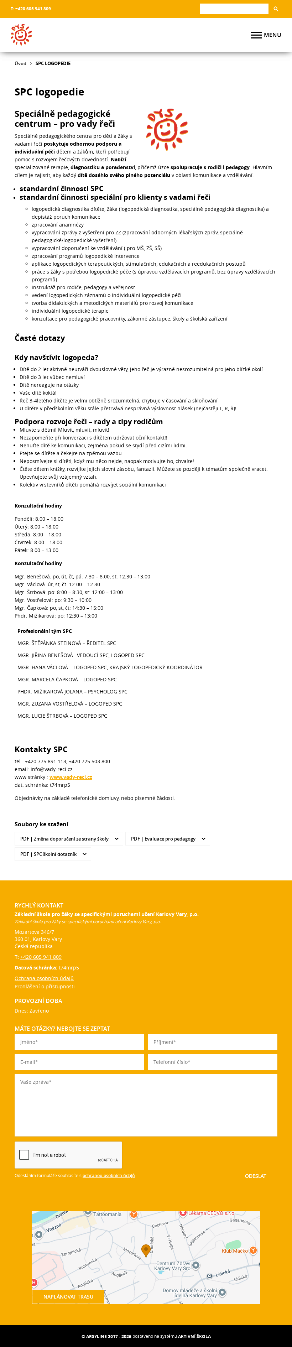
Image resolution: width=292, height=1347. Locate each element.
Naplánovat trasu (68, 1296)
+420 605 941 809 (33, 9)
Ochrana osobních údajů (44, 978)
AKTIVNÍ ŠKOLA (194, 1336)
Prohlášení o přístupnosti (45, 986)
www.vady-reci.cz (70, 777)
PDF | (64, 839)
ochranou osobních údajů (109, 1175)
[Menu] (256, 35)
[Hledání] (234, 8)
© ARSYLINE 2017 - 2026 (106, 1336)
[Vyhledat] (276, 9)
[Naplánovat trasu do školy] (146, 1257)
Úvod (20, 63)
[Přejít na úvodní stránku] (53, 35)
